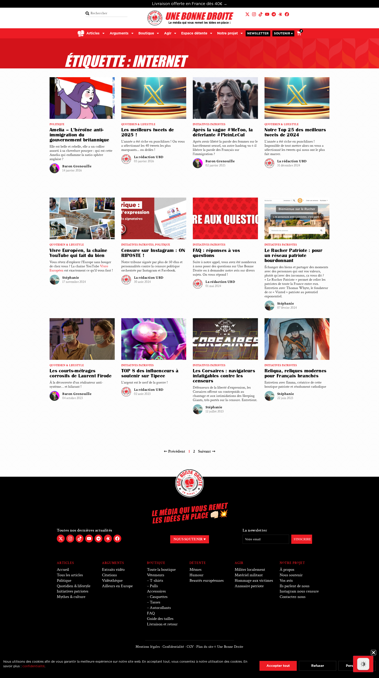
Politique (57, 124)
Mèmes (196, 569)
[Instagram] (254, 14)
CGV (190, 646)
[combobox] (106, 13)
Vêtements (155, 575)
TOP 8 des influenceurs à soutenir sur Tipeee (150, 373)
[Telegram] (274, 14)
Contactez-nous (293, 596)
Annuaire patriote (249, 586)
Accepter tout (278, 665)
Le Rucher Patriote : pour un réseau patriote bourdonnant (294, 255)
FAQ (151, 613)
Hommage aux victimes (254, 580)
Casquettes (159, 596)
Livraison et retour (162, 624)
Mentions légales (148, 646)
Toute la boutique (161, 569)
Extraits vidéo (113, 569)
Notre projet (227, 33)
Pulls (154, 586)
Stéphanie (70, 277)
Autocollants (160, 607)
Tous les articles (70, 575)
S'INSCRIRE (302, 539)
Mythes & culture (71, 596)
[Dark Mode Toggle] (363, 664)
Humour (197, 575)
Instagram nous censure (299, 591)
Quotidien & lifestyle (138, 124)
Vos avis (286, 580)
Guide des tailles (160, 618)
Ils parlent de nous (294, 586)
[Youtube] (267, 14)
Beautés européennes (207, 580)
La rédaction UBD (149, 157)
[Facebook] (287, 14)
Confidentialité (173, 646)
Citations (109, 575)
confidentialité (33, 666)
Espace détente (194, 33)
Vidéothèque (112, 580)
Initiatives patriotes (209, 124)
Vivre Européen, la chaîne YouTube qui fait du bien (78, 253)
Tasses (155, 602)
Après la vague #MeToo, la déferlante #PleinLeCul (223, 132)
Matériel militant (249, 575)
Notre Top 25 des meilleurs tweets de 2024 (295, 132)
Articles (93, 33)
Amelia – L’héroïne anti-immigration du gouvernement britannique (79, 134)
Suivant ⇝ (206, 451)
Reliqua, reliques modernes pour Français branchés (296, 373)
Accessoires (156, 591)
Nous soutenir (291, 575)
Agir (167, 33)
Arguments (119, 33)
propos (287, 569)
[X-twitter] (247, 14)
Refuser (317, 665)
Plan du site (204, 646)
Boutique (146, 33)
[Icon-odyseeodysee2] (280, 14)
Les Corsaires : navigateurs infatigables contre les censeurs (224, 375)
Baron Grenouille (76, 166)
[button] (373, 652)
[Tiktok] (260, 14)
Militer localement (250, 569)
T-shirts (156, 580)
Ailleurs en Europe (117, 586)
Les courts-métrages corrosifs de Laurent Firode (80, 373)
